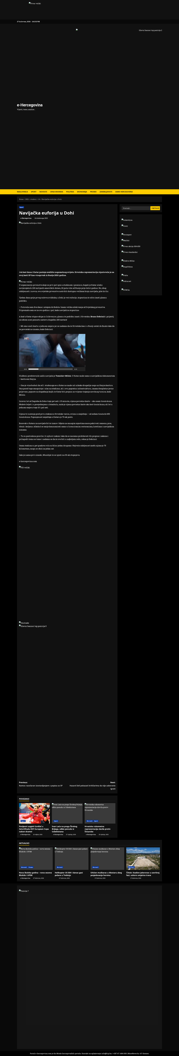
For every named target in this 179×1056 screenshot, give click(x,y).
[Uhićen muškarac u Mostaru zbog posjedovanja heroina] (107, 858)
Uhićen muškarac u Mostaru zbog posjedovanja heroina (106, 873)
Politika (70, 192)
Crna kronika (56, 192)
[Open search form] (161, 192)
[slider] (50, 369)
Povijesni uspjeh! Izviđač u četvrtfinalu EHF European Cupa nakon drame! (34, 829)
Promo (93, 192)
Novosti (43, 192)
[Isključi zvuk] (79, 369)
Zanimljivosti (106, 192)
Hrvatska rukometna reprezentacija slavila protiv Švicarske (97, 829)
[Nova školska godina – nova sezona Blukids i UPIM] (36, 858)
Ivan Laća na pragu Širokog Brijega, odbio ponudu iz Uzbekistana (64, 829)
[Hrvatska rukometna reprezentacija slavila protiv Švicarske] (100, 813)
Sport (33, 192)
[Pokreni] (22, 369)
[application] (52, 352)
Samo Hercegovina (124, 192)
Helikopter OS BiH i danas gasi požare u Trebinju (69, 873)
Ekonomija (82, 192)
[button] (52, 352)
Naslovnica (22, 192)
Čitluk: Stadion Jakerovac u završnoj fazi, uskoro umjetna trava (142, 873)
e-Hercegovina (30, 105)
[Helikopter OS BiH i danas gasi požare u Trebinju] (71, 858)
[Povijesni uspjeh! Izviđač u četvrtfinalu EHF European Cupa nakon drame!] (34, 813)
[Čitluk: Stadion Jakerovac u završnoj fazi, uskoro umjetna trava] (143, 858)
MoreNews (132, 1053)
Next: (92, 785)
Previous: (40, 784)
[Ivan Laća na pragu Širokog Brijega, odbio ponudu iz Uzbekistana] (67, 813)
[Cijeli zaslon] (83, 369)
